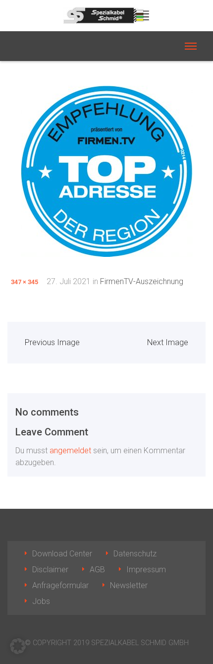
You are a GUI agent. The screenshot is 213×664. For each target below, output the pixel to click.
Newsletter (129, 585)
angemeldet (70, 450)
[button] (18, 646)
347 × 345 (24, 282)
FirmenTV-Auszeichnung (141, 281)
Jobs (41, 601)
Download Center (62, 553)
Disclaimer (50, 569)
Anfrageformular (60, 585)
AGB (97, 569)
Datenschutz (135, 553)
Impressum (146, 569)
